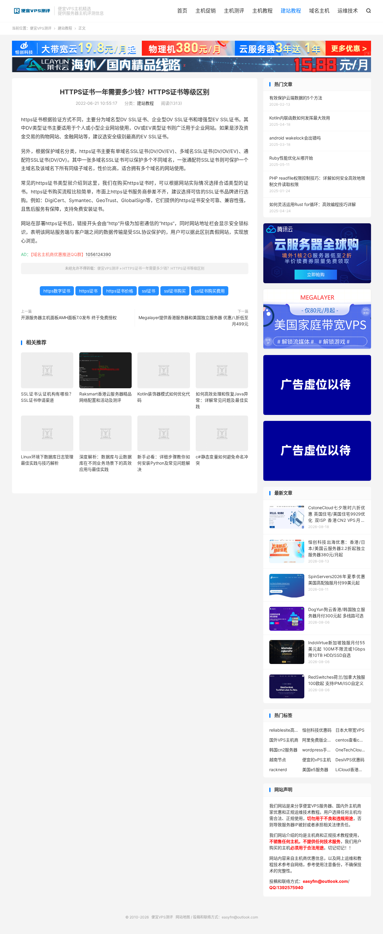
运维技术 (348, 11)
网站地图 (183, 917)
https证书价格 (119, 290)
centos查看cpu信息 (350, 739)
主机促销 (205, 11)
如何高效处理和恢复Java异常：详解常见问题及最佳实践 (222, 400)
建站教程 (291, 11)
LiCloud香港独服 (350, 769)
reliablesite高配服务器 (284, 730)
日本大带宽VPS (349, 730)
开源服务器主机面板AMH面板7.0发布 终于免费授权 (69, 317)
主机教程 (262, 11)
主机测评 (234, 11)
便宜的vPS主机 (316, 759)
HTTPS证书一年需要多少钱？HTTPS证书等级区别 (134, 92)
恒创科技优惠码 (317, 730)
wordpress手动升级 (317, 749)
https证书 (88, 290)
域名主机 (319, 11)
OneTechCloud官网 (350, 749)
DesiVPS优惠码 (349, 759)
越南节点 (277, 759)
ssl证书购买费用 (209, 290)
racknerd (278, 769)
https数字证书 (56, 290)
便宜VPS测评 (31, 11)
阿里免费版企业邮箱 (317, 739)
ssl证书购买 (175, 290)
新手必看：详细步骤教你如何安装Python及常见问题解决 (163, 463)
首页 (182, 11)
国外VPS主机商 (283, 739)
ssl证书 (148, 290)
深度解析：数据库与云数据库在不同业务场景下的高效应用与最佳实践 (105, 463)
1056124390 (98, 254)
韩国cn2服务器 (283, 749)
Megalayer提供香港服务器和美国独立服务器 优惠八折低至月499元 (193, 320)
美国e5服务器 (315, 769)
